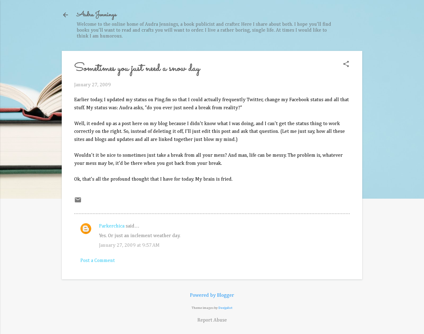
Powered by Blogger (212, 295)
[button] (346, 64)
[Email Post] (78, 202)
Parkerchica (111, 226)
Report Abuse (212, 320)
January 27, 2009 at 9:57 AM (129, 245)
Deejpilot (225, 307)
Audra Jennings (96, 14)
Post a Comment (97, 260)
